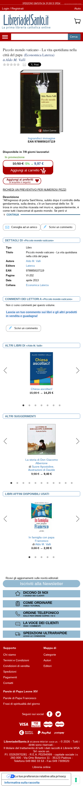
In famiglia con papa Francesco (41, 539)
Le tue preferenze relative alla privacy (40, 776)
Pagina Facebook (49, 714)
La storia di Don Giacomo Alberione (41, 461)
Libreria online (41, 767)
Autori (47, 660)
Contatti (8, 683)
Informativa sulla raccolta (21, 782)
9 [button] (60, 483)
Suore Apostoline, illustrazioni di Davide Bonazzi (41, 470)
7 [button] (60, 406)
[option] (41, 374)
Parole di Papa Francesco (19, 698)
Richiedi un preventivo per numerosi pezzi (34, 189)
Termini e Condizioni (16, 660)
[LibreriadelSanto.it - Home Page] (26, 21)
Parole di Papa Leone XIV (20, 691)
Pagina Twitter (58, 714)
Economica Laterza (37, 285)
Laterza (30, 265)
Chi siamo (9, 654)
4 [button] (41, 406)
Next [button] (77, 370)
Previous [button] (5, 370)
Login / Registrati (13, 8)
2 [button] (29, 406)
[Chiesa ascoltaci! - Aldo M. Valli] (41, 368)
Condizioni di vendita (16, 666)
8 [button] (54, 483)
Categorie (50, 654)
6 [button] (54, 406)
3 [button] (35, 406)
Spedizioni (9, 671)
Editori (48, 666)
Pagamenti (10, 677)
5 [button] (48, 406)
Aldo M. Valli (43, 544)
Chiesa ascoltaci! (41, 389)
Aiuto (77, 8)
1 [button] (23, 406)
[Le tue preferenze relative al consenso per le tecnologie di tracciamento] (76, 780)
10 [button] (66, 483)
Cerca (74, 36)
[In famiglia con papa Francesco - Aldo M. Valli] (41, 516)
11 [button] (72, 483)
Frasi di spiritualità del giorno (21, 703)
